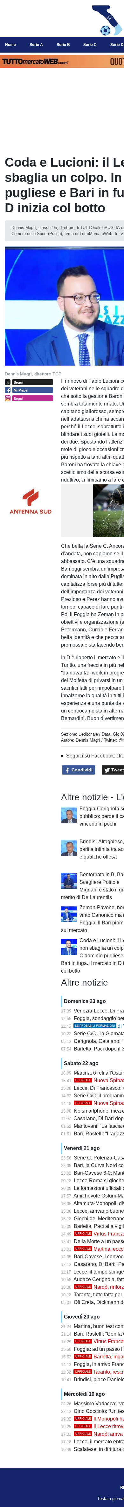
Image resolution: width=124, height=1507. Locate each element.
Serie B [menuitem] (63, 45)
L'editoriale (88, 734)
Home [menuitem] (10, 45)
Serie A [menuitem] (36, 45)
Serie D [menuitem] (117, 45)
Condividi (81, 769)
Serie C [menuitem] (90, 45)
